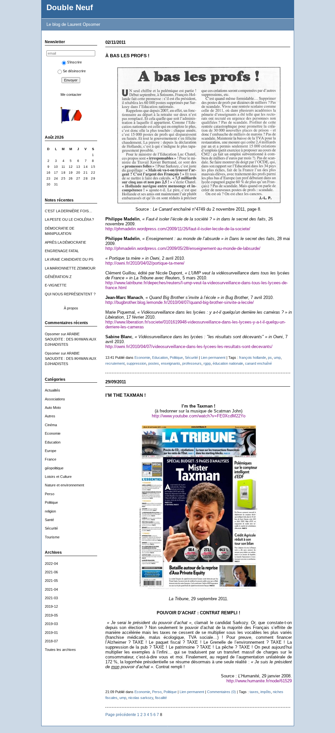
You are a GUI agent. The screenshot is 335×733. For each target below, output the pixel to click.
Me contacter (71, 94)
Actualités (52, 390)
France (50, 459)
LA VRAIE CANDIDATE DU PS (69, 259)
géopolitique (54, 468)
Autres (50, 416)
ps (270, 357)
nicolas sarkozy (140, 698)
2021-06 (51, 572)
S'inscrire (74, 62)
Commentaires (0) (221, 692)
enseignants (170, 363)
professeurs (192, 363)
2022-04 (51, 564)
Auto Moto (53, 408)
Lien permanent (213, 357)
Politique (51, 502)
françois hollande (252, 357)
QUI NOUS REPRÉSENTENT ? (70, 294)
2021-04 (51, 589)
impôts (265, 692)
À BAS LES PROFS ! (127, 55)
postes (153, 363)
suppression (136, 363)
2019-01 (51, 633)
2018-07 (51, 641)
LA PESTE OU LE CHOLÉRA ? (69, 219)
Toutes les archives (60, 650)
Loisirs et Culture (58, 477)
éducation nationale (228, 363)
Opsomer (52, 334)
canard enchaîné (258, 363)
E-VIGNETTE (55, 285)
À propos (71, 308)
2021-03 (51, 598)
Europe (50, 451)
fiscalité (161, 698)
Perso (49, 494)
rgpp (207, 363)
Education (53, 442)
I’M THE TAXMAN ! (125, 395)
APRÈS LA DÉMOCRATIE (65, 242)
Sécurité (51, 528)
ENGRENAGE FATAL (62, 251)
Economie (53, 433)
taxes (254, 692)
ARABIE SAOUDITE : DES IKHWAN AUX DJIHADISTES (70, 339)
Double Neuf (69, 7)
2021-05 (51, 581)
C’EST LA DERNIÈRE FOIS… (68, 211)
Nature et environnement (64, 485)
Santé (49, 520)
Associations (55, 399)
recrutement (115, 363)
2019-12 (51, 606)
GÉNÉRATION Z (58, 277)
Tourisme (52, 537)
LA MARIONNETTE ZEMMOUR (70, 268)
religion (50, 511)
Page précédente (120, 714)
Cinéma (51, 425)
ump (277, 357)
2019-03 (51, 624)
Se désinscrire (74, 71)
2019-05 (51, 615)
